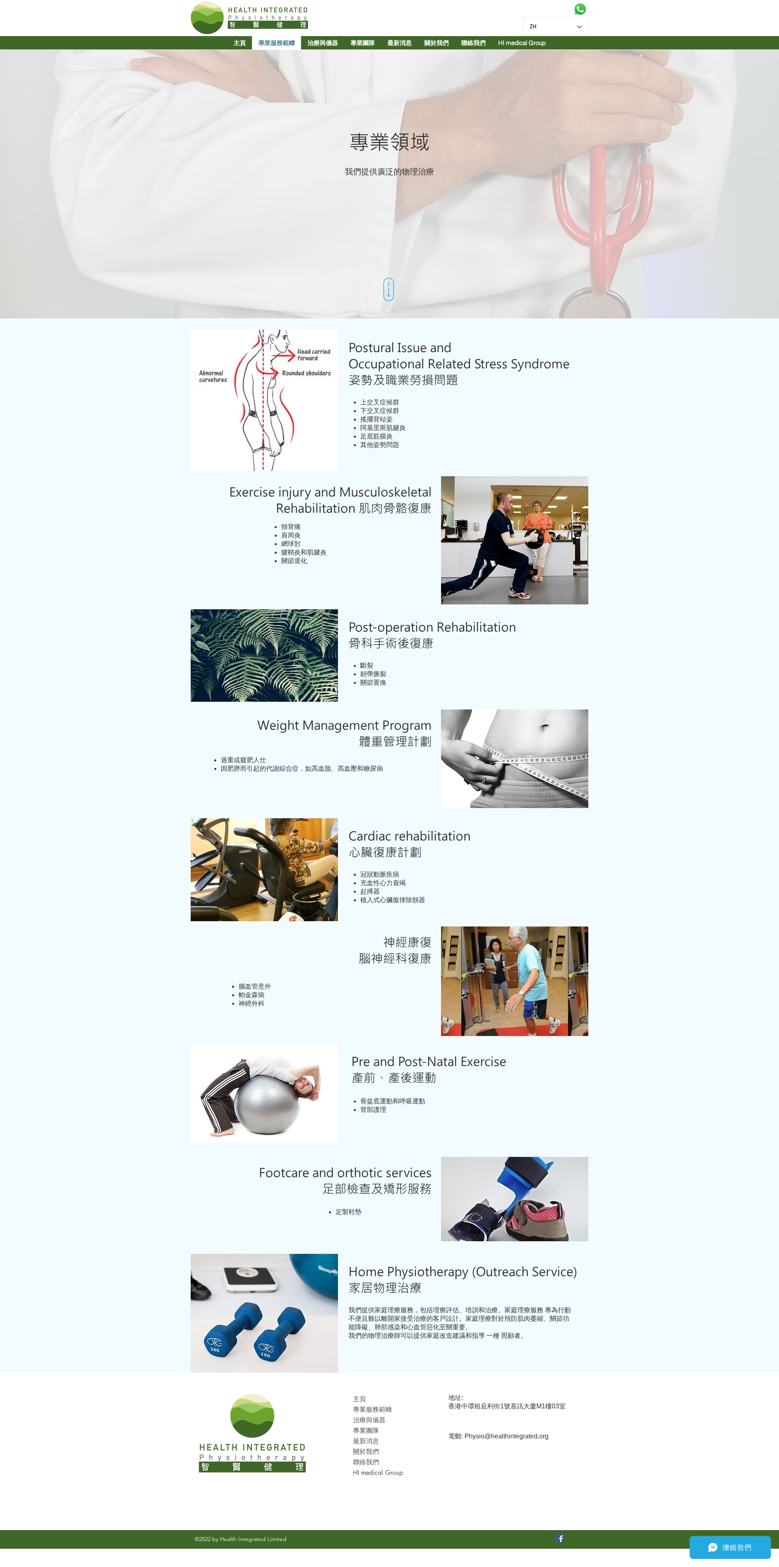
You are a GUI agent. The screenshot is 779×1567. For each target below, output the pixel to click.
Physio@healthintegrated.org (507, 1436)
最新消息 (366, 1441)
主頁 (359, 1399)
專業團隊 (366, 1430)
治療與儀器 (369, 1420)
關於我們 (366, 1451)
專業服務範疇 (372, 1409)
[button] (362, 42)
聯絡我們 (366, 1462)
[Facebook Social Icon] (560, 1538)
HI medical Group (378, 1472)
